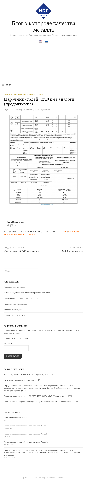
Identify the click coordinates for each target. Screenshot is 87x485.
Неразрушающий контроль (15, 304)
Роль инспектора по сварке (15, 418)
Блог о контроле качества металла (43, 26)
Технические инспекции (14, 315)
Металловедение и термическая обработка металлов (27, 293)
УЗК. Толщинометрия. (72, 251)
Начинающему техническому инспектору (24, 95)
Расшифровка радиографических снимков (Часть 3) (26, 426)
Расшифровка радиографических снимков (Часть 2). (26, 434)
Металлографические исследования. (20, 374)
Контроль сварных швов (14, 287)
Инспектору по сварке (13, 380)
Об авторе (62, 231)
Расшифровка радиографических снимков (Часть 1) (26, 442)
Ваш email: (8, 343)
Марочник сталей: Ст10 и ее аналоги (21, 251)
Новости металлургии (13, 310)
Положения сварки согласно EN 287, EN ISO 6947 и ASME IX (29, 396)
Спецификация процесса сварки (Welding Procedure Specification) (32, 402)
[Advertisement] (43, 64)
